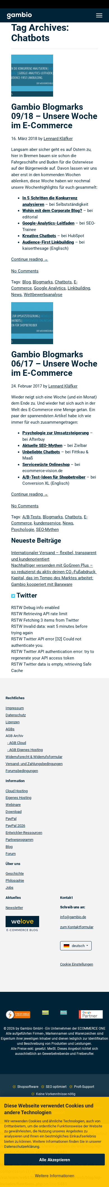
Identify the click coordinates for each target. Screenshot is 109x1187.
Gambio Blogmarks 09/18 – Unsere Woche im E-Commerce (54, 116)
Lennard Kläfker (58, 138)
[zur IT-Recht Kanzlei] (18, 1014)
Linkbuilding (79, 288)
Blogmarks (43, 281)
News (16, 294)
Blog (26, 281)
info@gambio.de (73, 917)
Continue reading (29, 259)
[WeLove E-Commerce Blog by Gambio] (22, 923)
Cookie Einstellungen (76, 964)
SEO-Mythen (47, 529)
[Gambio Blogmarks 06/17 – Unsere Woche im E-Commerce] (32, 325)
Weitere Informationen (54, 1175)
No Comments (25, 271)
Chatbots (63, 281)
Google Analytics (50, 288)
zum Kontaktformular (76, 927)
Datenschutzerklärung (21, 1146)
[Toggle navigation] (99, 15)
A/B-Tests (31, 516)
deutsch (77, 946)
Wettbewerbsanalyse (43, 294)
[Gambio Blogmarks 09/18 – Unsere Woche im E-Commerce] (32, 78)
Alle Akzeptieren (54, 1159)
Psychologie (22, 529)
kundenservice (47, 523)
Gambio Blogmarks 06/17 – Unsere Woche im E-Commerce (54, 363)
